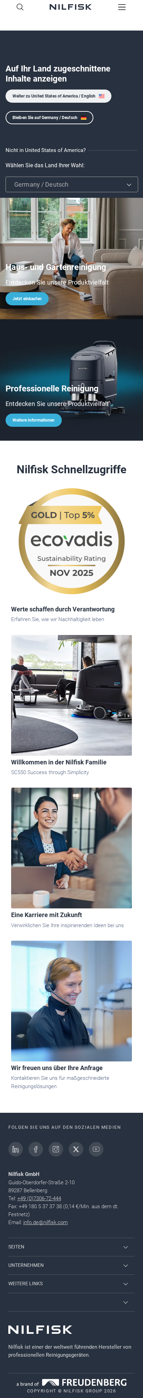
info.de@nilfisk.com (45, 1222)
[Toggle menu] (122, 7)
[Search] (20, 7)
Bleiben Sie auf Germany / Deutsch (44, 117)
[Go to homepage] (71, 7)
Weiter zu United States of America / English (53, 96)
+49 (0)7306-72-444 (39, 1198)
